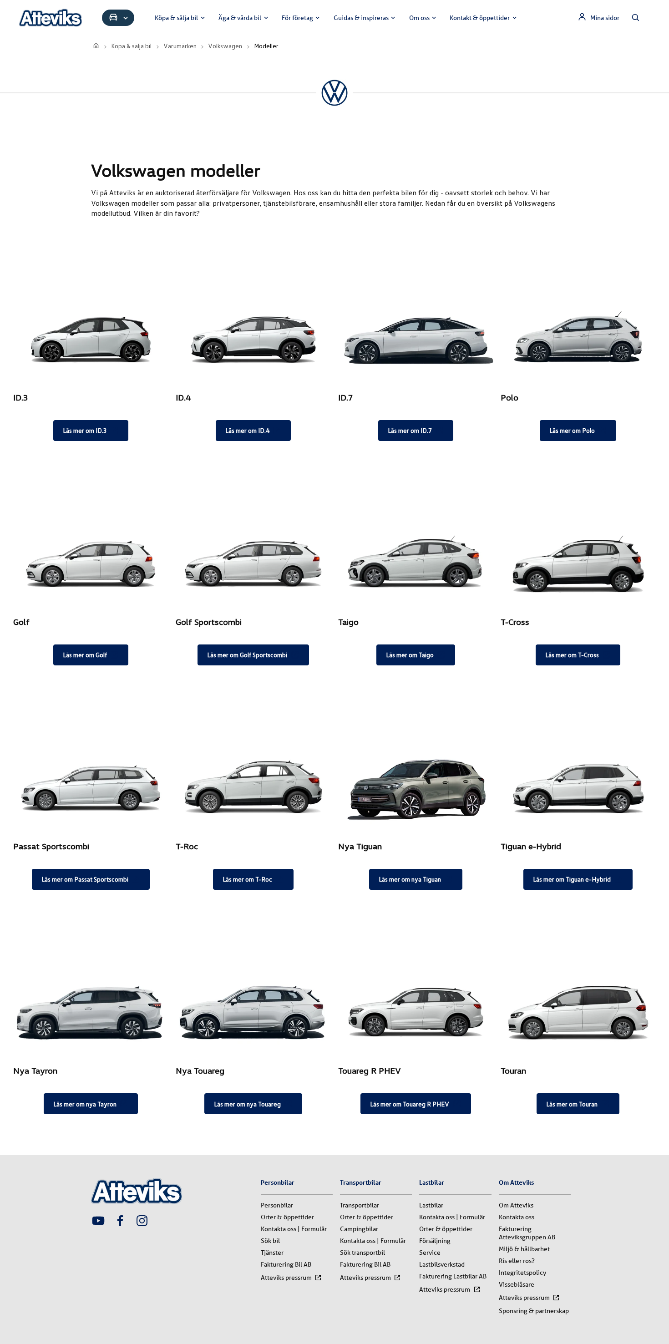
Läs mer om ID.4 (247, 430)
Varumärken (180, 46)
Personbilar (277, 1205)
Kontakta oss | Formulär (294, 1229)
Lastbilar (431, 1205)
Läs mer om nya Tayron (85, 1104)
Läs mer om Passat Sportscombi (84, 879)
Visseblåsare (516, 1284)
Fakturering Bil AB (286, 1264)
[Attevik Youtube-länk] (98, 1221)
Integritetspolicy (522, 1272)
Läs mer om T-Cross (572, 655)
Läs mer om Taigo (410, 655)
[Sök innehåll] (636, 18)
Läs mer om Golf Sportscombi (247, 655)
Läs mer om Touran (572, 1104)
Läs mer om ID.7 (410, 430)
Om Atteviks (516, 1205)
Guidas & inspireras (361, 18)
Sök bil (270, 1241)
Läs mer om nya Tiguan (410, 879)
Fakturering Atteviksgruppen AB (527, 1233)
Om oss (419, 18)
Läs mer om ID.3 (85, 430)
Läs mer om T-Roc (247, 879)
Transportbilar (359, 1205)
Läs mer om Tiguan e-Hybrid (572, 879)
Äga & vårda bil (239, 18)
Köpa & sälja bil (176, 18)
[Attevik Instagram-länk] (142, 1221)
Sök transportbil (362, 1252)
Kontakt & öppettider (480, 18)
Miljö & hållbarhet (524, 1249)
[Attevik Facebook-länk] (120, 1221)
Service (430, 1252)
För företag (297, 18)
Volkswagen (225, 46)
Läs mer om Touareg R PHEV (409, 1104)
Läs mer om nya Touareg (247, 1104)
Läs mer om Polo (572, 430)
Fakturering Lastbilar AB (453, 1276)
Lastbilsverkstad (442, 1264)
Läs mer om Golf (85, 655)
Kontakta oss (516, 1217)
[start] (96, 45)
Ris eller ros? (517, 1261)
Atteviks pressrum (286, 1277)
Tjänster (272, 1252)
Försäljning (435, 1241)
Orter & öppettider (287, 1217)
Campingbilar (359, 1229)
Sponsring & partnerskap (534, 1311)
